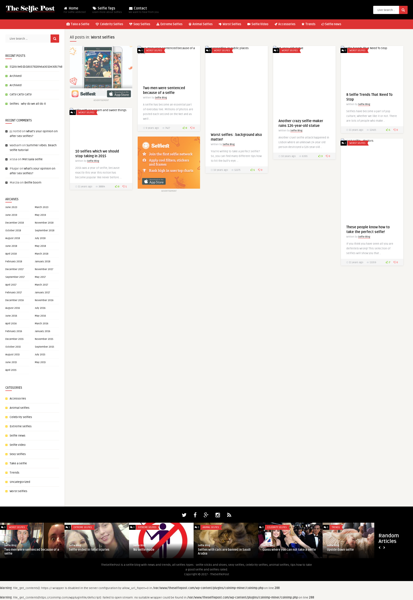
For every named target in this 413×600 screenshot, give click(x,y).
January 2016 (42, 331)
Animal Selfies (202, 24)
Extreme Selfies (171, 24)
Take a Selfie (79, 24)
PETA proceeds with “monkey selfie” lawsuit (352, 551)
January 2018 (42, 261)
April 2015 (11, 370)
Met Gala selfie (32, 159)
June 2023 (11, 207)
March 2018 (41, 253)
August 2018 (12, 238)
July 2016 (40, 308)
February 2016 (13, 331)
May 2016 (40, 315)
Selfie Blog (161, 97)
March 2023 (41, 207)
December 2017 (14, 269)
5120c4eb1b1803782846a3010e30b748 (36, 66)
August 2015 (12, 354)
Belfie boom (32, 182)
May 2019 (40, 215)
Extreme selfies (21, 426)
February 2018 (13, 261)
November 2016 (44, 300)
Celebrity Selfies (111, 24)
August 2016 (12, 308)
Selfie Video (259, 24)
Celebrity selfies (21, 417)
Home (75, 10)
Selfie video (18, 445)
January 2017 (42, 292)
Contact (144, 10)
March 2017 (41, 284)
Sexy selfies (18, 454)
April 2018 (11, 253)
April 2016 (11, 323)
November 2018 (44, 222)
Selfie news (333, 24)
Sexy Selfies (141, 24)
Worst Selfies (231, 24)
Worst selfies (18, 491)
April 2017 (11, 284)
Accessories (286, 24)
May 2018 (40, 246)
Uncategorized (20, 482)
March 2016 (41, 323)
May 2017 (40, 277)
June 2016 (11, 315)
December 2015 (14, 339)
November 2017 (44, 269)
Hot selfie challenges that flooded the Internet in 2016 (225, 551)
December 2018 (14, 222)
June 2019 (11, 215)
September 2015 (44, 346)
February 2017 (13, 292)
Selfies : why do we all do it (28, 104)
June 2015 (11, 362)
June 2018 (11, 246)
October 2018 (13, 230)
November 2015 (44, 339)
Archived (16, 76)
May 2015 (40, 362)
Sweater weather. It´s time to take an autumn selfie (159, 551)
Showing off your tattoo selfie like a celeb (29, 551)
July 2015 (40, 354)
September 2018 (44, 230)
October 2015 (13, 346)
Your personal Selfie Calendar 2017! (287, 550)
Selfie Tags (107, 10)
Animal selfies (19, 408)
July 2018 (40, 238)
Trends (310, 24)
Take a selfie (18, 463)
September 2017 (15, 277)
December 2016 (14, 300)
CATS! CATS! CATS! (21, 94)
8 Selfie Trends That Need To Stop (92, 550)
